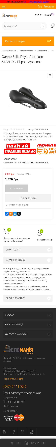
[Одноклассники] (11, 214)
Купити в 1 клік (28, 198)
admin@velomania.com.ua (26, 393)
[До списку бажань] (50, 75)
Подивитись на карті (13, 379)
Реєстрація (49, 6)
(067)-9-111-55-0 (43, 14)
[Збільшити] (28, 98)
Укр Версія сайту (39, 1)
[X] (19, 214)
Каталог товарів (15, 41)
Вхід (40, 6)
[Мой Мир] (15, 214)
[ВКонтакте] (7, 214)
